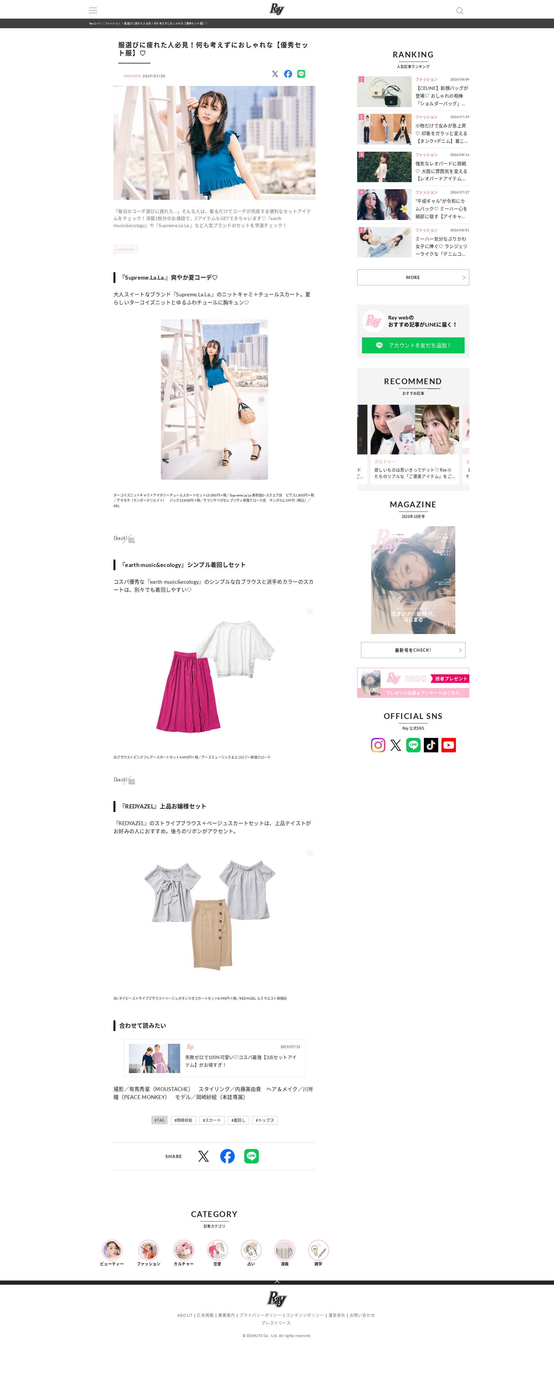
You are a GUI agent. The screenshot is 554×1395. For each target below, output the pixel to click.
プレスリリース (276, 1323)
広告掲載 (205, 1315)
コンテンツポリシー (305, 1315)
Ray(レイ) (94, 23)
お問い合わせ (362, 1315)
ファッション (112, 23)
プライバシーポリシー (260, 1315)
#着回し (238, 1120)
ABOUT (185, 1315)
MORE (413, 277)
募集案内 (226, 1315)
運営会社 (337, 1315)
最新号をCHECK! (413, 650)
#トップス (265, 1120)
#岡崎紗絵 (183, 1120)
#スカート (212, 1120)
